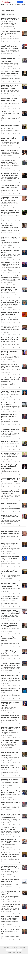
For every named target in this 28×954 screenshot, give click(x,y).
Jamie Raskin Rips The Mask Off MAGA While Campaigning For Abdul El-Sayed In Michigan (10, 73)
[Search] (25, 14)
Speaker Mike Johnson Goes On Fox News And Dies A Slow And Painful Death (10, 264)
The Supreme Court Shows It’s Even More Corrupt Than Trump (10, 174)
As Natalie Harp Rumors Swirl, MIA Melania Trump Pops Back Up (10, 186)
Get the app (19, 950)
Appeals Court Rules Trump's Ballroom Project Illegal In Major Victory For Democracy (10, 429)
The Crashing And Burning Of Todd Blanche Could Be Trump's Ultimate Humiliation (10, 585)
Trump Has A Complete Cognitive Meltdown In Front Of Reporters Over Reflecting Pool (10, 491)
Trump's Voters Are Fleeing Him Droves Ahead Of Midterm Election (10, 314)
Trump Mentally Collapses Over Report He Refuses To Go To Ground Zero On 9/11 (10, 20)
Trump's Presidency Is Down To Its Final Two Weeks (10, 403)
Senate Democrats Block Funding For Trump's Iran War (10, 905)
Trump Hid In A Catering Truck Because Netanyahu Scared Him (10, 276)
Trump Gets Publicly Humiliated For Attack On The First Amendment (10, 703)
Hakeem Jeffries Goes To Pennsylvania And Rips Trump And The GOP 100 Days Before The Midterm (10, 663)
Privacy (14, 947)
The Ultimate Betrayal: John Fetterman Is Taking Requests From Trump (9, 353)
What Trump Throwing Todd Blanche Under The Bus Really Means (9, 571)
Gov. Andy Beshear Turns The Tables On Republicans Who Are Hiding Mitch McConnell (10, 625)
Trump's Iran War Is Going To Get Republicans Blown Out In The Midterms (10, 690)
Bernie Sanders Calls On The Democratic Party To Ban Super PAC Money (10, 366)
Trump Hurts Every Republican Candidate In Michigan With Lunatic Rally (9, 638)
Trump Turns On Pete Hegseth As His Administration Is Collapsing (10, 442)
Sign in (25, 2)
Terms (17, 947)
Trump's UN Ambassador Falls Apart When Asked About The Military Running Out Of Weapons (10, 677)
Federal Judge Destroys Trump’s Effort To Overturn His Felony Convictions (10, 33)
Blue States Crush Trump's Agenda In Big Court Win (8, 828)
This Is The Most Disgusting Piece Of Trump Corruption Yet (10, 326)
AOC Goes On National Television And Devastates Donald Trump (10, 392)
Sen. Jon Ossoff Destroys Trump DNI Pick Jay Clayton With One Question (10, 893)
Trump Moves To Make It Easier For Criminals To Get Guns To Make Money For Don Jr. (10, 558)
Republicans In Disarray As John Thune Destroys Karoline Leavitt (10, 716)
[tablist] (8, 14)
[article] (14, 23)
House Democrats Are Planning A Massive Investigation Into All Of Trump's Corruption (10, 379)
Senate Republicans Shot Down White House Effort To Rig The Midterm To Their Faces (10, 598)
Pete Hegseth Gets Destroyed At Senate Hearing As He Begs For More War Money (10, 754)
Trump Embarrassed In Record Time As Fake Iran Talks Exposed (10, 504)
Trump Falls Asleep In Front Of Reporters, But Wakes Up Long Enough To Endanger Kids (9, 339)
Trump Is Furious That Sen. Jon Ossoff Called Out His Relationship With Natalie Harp (9, 225)
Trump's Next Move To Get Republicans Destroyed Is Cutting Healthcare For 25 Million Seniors (10, 611)
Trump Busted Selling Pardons (9, 150)
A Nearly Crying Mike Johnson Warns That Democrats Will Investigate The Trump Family (9, 46)
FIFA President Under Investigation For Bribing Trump (10, 651)
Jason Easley (11, 26)
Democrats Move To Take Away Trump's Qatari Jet (10, 880)
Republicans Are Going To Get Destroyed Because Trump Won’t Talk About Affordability (10, 199)
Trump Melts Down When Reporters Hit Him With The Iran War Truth (10, 767)
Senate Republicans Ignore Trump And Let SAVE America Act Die (10, 479)
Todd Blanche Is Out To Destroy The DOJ (10, 251)
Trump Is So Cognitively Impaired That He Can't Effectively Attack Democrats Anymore (10, 729)
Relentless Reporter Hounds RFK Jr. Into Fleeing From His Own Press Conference (10, 60)
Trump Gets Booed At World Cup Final (10, 803)
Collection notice (22, 947)
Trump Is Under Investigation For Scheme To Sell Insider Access (10, 532)
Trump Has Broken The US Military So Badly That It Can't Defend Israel (10, 516)
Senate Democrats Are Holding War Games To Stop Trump (10, 741)
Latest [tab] (3, 14)
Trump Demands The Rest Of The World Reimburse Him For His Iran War (10, 931)
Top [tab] (7, 14)
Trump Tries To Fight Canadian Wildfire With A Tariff (9, 779)
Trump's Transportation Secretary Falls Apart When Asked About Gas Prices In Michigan (9, 289)
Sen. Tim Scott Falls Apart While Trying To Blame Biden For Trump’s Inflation (10, 138)
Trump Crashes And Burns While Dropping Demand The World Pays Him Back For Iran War (10, 918)
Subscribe (20, 2)
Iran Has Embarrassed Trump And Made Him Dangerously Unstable (10, 453)
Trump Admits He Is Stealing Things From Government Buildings (9, 416)
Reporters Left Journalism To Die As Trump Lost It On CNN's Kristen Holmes (10, 239)
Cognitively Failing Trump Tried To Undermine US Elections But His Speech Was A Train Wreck (10, 854)
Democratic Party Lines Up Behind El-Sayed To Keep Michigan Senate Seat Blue (10, 466)
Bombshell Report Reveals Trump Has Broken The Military (10, 791)
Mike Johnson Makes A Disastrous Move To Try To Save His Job (10, 113)
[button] (2, 4)
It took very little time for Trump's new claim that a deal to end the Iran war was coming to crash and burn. (10, 507)
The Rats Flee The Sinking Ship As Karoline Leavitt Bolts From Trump (10, 301)
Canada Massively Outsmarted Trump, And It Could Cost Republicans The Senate (9, 86)
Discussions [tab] (11, 14)
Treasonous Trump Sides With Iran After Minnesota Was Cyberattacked (9, 545)
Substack (8, 952)
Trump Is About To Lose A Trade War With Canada (10, 126)
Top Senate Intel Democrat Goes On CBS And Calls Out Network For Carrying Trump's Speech (10, 816)
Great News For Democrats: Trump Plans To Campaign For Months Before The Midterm (9, 162)
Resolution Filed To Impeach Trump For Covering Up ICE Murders (9, 100)
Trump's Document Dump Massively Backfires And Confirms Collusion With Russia (10, 841)
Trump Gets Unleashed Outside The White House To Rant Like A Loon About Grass (10, 212)
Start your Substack (11, 950)
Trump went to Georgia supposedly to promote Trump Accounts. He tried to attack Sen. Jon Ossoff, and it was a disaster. (10, 733)
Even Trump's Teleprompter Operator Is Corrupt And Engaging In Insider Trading (10, 868)
